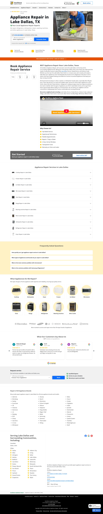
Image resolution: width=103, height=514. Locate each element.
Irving (31, 453)
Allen (13, 453)
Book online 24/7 (82, 155)
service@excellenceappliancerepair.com (51, 505)
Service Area (42, 7)
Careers (76, 496)
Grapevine (15, 477)
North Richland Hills (36, 466)
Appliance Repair (25, 7)
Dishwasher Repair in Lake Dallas (24, 222)
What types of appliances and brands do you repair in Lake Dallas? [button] (30, 257)
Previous (9, 351)
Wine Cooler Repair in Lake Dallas (24, 216)
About (64, 7)
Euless (14, 464)
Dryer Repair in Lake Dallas (23, 234)
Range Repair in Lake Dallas (23, 203)
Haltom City (33, 450)
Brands (34, 7)
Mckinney (32, 462)
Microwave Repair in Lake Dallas (24, 191)
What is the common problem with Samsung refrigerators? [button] (28, 268)
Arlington (15, 455)
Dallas (14, 450)
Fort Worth (15, 468)
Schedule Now (41, 39)
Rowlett (32, 473)
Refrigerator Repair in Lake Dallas (24, 228)
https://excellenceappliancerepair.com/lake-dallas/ (60, 480)
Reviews (50, 7)
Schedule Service (14, 7)
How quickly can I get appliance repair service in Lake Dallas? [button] (29, 252)
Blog (68, 496)
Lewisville (33, 459)
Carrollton (15, 462)
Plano (31, 468)
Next (93, 351)
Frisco (14, 471)
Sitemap (72, 496)
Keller (31, 455)
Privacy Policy (39, 511)
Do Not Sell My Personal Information (58, 511)
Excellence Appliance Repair (17, 492)
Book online (87, 3)
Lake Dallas (64, 71)
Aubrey (14, 457)
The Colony (33, 475)
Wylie (31, 477)
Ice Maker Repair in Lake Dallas (24, 185)
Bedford (14, 459)
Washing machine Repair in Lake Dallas (26, 209)
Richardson (33, 471)
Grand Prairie (16, 475)
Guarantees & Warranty (60, 496)
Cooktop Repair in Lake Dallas (23, 172)
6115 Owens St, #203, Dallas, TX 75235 (57, 473)
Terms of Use (46, 511)
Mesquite (32, 464)
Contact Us (57, 7)
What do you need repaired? (19, 37)
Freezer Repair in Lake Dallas (23, 178)
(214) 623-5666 (70, 3)
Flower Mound (16, 466)
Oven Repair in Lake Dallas (23, 197)
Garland (14, 473)
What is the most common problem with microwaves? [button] (27, 263)
